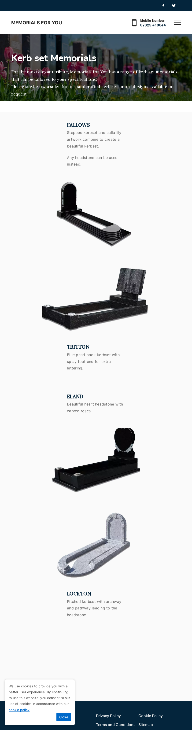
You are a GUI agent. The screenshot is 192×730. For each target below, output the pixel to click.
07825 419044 (153, 25)
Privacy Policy (108, 715)
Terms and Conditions (116, 724)
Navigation (177, 23)
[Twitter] (173, 5)
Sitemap (145, 724)
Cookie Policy (150, 715)
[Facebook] (163, 5)
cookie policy (19, 710)
